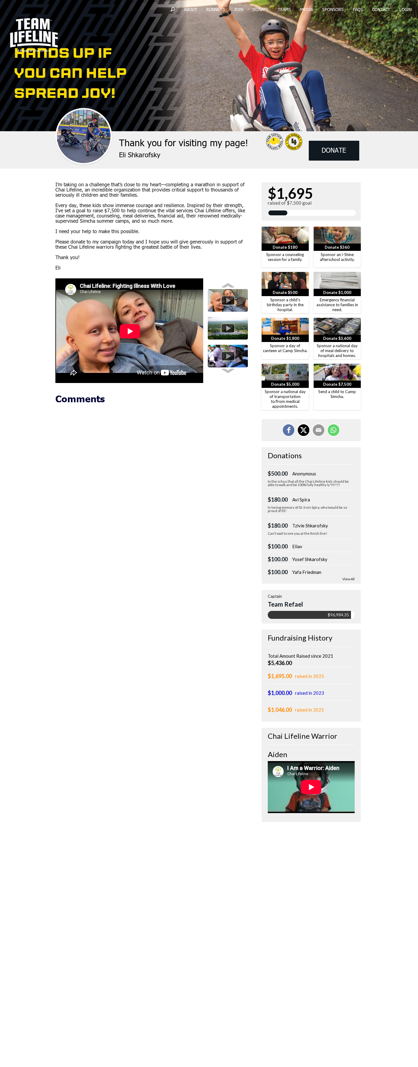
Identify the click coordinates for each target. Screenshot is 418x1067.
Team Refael (285, 604)
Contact (381, 10)
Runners (215, 10)
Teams (284, 10)
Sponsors (333, 10)
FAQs (358, 10)
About (190, 10)
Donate (260, 10)
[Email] (318, 430)
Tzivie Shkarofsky (310, 525)
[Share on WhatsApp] (333, 430)
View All (348, 579)
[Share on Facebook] (288, 430)
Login (405, 10)
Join (238, 10)
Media (306, 10)
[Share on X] (303, 430)
